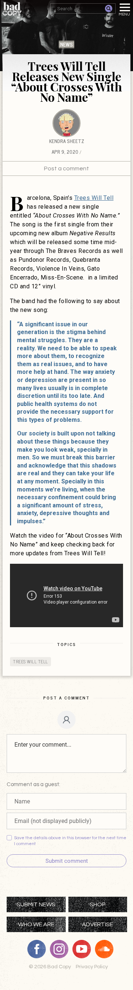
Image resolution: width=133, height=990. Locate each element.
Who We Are (36, 924)
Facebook (39, 949)
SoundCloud (107, 949)
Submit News (36, 904)
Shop (98, 904)
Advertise (97, 924)
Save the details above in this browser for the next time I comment (70, 841)
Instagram (62, 949)
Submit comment (66, 861)
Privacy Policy (92, 966)
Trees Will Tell (94, 197)
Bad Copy (12, 8)
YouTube (84, 949)
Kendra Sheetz (66, 141)
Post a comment (66, 168)
